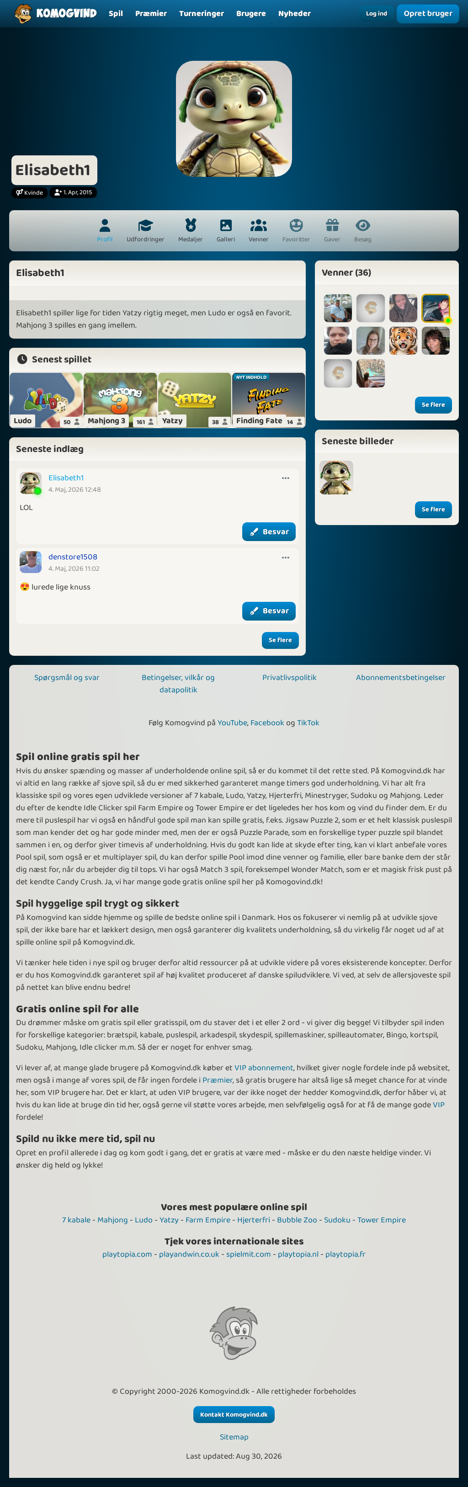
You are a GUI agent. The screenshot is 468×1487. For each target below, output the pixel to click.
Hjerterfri (253, 1220)
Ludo (144, 1220)
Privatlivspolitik (289, 677)
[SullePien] (338, 373)
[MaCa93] (403, 340)
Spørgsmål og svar (67, 677)
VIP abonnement (263, 1068)
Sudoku (337, 1220)
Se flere (280, 640)
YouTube (232, 723)
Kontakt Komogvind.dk (234, 1414)
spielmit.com (248, 1254)
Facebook (267, 723)
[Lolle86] (338, 340)
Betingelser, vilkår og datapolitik (178, 683)
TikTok (308, 723)
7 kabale (76, 1220)
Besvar (276, 532)
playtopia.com (127, 1254)
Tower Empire (381, 1220)
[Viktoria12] (370, 308)
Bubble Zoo (297, 1220)
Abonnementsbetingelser (401, 677)
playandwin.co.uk (189, 1254)
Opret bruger (428, 13)
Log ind (376, 13)
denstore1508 (72, 557)
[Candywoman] (436, 308)
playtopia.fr (345, 1254)
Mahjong (112, 1220)
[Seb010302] (403, 308)
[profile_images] (336, 477)
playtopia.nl (298, 1254)
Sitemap (234, 1437)
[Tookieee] (370, 340)
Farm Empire (208, 1220)
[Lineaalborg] (370, 373)
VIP (439, 1105)
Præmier (217, 1080)
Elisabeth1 (66, 478)
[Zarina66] (436, 340)
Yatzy (169, 1220)
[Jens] (338, 308)
